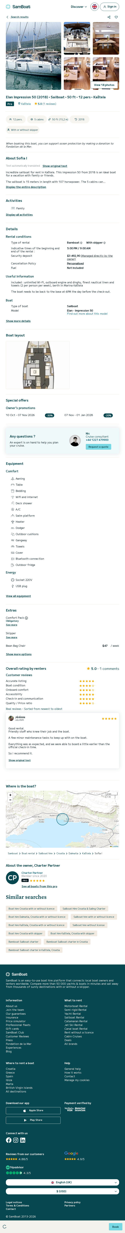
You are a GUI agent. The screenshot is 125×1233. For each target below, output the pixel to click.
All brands (70, 1043)
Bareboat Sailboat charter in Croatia (67, 941)
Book (115, 1227)
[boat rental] (18, 7)
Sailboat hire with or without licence (94, 916)
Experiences (13, 1047)
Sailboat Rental (74, 1017)
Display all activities (19, 214)
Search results (19, 16)
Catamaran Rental (76, 1021)
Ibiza (9, 1080)
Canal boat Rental (76, 1028)
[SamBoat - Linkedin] (23, 1140)
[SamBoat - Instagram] (16, 1140)
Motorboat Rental (76, 1006)
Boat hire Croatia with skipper (25, 933)
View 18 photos (104, 85)
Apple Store (35, 1110)
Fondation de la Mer (18, 1043)
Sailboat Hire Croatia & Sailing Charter (84, 908)
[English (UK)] (94, 7)
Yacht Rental (72, 1013)
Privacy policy (72, 1202)
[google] (71, 1153)
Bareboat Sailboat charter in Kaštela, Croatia (34, 950)
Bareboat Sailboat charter (23, 941)
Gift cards (12, 1028)
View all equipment (18, 596)
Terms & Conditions (17, 1205)
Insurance (12, 1017)
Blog (9, 1051)
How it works (72, 1072)
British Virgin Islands (19, 1087)
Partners (69, 1205)
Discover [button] (77, 6)
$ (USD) (61, 1191)
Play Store (35, 1119)
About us (11, 1006)
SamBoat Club (15, 1032)
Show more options (19, 654)
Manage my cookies (77, 1080)
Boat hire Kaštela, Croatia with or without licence (36, 925)
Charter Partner (32, 872)
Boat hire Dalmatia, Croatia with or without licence (37, 916)
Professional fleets (18, 1024)
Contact (69, 1076)
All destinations (16, 1091)
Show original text (55, 166)
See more (11, 624)
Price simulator (16, 1021)
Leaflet (115, 846)
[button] (10, 795)
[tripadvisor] (15, 1167)
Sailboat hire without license (89, 925)
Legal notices (14, 1202)
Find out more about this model (87, 313)
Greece (10, 1072)
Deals (67, 1040)
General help (72, 1068)
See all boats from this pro (39, 886)
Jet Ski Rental (73, 1024)
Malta (9, 1083)
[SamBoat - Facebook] (9, 1140)
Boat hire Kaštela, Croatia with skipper (72, 933)
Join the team (15, 1009)
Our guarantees (16, 1013)
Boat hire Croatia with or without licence (32, 908)
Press (9, 1040)
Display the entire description (26, 187)
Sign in (111, 6)
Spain (9, 1076)
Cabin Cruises (73, 1036)
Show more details (18, 321)
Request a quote (98, 446)
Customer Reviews (17, 1036)
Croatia (10, 1068)
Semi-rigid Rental (75, 1009)
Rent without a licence (79, 1032)
